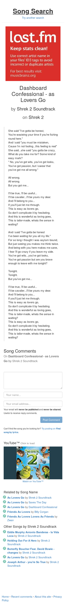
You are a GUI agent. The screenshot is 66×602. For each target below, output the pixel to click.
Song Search (33, 10)
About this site (43, 596)
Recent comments (21, 596)
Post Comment (51, 420)
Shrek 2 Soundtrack (29, 497)
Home (5, 596)
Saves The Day (26, 502)
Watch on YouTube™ (33, 481)
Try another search (33, 17)
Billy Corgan (27, 512)
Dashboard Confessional (32, 507)
